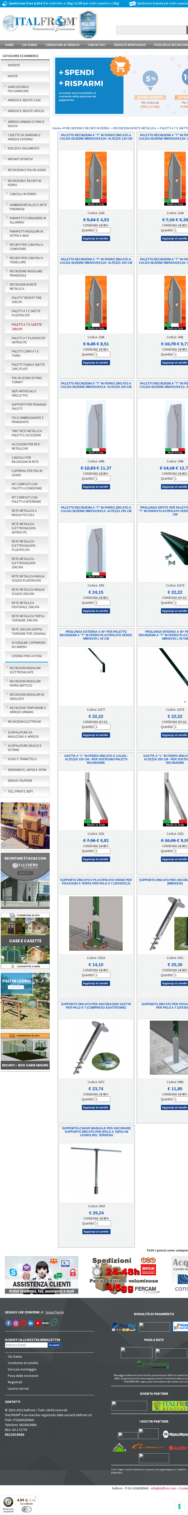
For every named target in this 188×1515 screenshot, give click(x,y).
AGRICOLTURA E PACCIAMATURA (18, 89)
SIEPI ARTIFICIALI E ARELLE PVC (24, 393)
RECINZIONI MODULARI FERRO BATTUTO (25, 683)
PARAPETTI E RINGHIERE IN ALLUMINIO (28, 220)
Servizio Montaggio (130, 45)
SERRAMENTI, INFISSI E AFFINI (27, 770)
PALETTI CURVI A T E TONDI (25, 353)
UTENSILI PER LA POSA (27, 656)
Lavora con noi (18, 1388)
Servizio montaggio (22, 1369)
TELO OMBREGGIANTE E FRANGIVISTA (28, 420)
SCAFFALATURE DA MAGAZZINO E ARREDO (23, 734)
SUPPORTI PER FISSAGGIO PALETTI (29, 406)
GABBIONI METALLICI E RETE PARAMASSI (28, 207)
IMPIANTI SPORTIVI (20, 159)
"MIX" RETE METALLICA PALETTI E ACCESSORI (27, 433)
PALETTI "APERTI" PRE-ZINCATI (27, 300)
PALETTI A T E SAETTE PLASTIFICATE (26, 313)
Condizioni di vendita (23, 1363)
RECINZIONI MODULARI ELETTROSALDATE (25, 670)
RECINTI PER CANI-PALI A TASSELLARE (26, 260)
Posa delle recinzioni (23, 1375)
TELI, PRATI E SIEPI (20, 791)
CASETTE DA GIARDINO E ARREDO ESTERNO (24, 137)
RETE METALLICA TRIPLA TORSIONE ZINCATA (28, 618)
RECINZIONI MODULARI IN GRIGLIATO (27, 696)
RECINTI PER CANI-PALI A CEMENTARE (26, 247)
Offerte (14, 65)
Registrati (15, 1382)
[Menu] (35, 1498)
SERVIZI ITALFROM (20, 781)
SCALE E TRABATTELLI (22, 759)
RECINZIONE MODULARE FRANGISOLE (26, 273)
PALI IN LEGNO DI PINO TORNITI (27, 380)
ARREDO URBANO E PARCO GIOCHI (26, 124)
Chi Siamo (15, 1356)
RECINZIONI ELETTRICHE (24, 722)
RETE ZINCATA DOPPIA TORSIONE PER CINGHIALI (29, 631)
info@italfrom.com (163, 1488)
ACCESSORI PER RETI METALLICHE (26, 446)
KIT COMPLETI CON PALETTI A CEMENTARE (27, 486)
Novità (13, 76)
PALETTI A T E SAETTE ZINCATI (27, 326)
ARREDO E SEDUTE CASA (24, 100)
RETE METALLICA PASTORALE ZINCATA (25, 605)
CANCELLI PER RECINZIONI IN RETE (25, 460)
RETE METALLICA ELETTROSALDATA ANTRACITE (23, 528)
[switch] (27, 1509)
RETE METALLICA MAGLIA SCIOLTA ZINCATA (28, 592)
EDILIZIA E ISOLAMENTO (23, 148)
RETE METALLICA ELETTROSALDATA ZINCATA (23, 563)
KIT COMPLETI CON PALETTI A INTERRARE (26, 499)
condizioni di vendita (62, 45)
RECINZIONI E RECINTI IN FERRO (24, 183)
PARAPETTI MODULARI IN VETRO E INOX (26, 233)
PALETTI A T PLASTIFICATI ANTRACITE (28, 340)
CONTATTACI (97, 45)
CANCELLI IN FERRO (23, 194)
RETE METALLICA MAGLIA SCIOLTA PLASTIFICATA (28, 578)
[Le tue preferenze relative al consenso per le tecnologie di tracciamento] (179, 1506)
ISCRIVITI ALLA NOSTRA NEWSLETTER (35, 1340)
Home (9, 45)
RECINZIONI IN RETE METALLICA (23, 286)
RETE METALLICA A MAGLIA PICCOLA (24, 513)
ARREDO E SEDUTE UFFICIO (26, 111)
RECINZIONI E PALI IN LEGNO (27, 170)
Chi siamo (29, 45)
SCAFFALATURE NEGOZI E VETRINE (25, 748)
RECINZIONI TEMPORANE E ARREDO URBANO (28, 710)
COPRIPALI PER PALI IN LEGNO (27, 473)
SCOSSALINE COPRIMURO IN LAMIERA (29, 645)
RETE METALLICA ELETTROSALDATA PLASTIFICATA (23, 545)
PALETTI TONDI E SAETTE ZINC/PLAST (28, 367)
